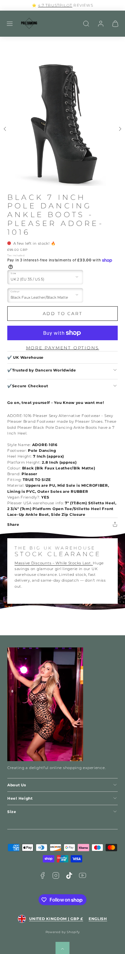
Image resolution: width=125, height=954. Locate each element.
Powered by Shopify (63, 932)
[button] (9, 23)
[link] (100, 23)
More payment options (62, 348)
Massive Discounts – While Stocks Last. (54, 563)
